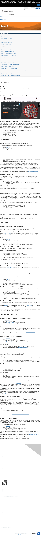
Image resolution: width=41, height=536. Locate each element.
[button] (11, 8)
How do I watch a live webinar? (7, 66)
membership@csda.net (33, 171)
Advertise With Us (6, 516)
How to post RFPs (4, 57)
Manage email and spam (6, 44)
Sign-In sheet (18, 383)
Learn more (22, 3)
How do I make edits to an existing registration (10, 75)
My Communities (6, 521)
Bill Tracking (5, 511)
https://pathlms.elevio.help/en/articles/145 (13, 405)
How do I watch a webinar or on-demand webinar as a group (13, 70)
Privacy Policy (5, 522)
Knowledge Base (6, 512)
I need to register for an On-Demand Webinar (10, 64)
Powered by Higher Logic (20, 534)
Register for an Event (7, 509)
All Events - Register (10, 322)
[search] (29, 8)
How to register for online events (7, 62)
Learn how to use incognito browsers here (20, 414)
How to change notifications (6, 42)
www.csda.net (7, 305)
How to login (3, 36)
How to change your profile (6, 38)
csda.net (8, 147)
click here (7, 393)
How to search (4, 47)
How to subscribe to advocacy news (8, 49)
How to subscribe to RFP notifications (8, 55)
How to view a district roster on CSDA (8, 51)
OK (39, 5)
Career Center (5, 515)
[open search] (24, 9)
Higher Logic (8, 530)
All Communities (9, 282)
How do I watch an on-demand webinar (9, 68)
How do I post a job (5, 59)
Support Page (2, 19)
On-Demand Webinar (10, 341)
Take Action (5, 510)
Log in (38, 8)
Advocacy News (7, 233)
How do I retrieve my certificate (7, 73)
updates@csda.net (10, 267)
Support (4, 507)
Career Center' (29, 305)
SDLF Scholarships (6, 508)
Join (1, 16)
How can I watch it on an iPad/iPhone (8, 71)
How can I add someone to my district (8, 53)
